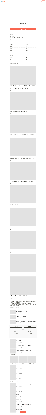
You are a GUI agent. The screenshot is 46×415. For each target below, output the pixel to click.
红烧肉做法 (30, 333)
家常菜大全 (30, 331)
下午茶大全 (16, 326)
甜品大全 (29, 326)
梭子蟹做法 (16, 331)
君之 (13, 31)
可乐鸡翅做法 (16, 333)
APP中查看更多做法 (23, 29)
